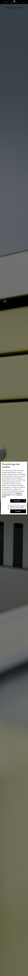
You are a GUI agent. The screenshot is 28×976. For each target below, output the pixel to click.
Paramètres (17, 500)
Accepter (18, 511)
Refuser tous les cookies (17, 507)
